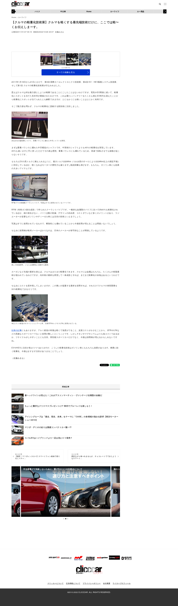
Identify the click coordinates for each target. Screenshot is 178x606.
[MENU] (165, 4)
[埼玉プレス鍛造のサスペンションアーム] (30, 307)
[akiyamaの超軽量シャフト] (30, 125)
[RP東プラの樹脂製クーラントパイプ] (30, 187)
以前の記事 (17, 330)
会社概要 (106, 583)
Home (89, 11)
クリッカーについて (55, 583)
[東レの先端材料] (30, 249)
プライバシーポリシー (92, 583)
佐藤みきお (59, 32)
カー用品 (140, 11)
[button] (164, 11)
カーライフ (114, 11)
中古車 (63, 11)
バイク (37, 11)
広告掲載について (73, 583)
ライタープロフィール (122, 583)
